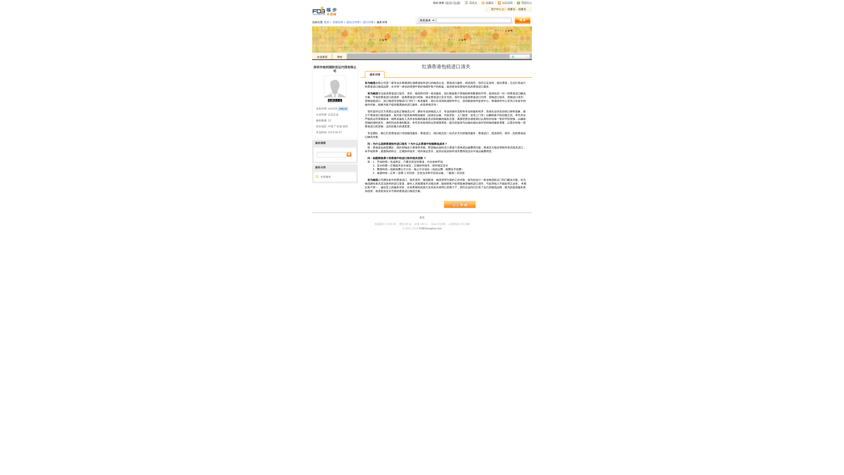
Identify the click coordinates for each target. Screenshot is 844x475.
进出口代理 (353, 22)
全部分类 (338, 22)
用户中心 (496, 9)
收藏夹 (490, 2)
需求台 (473, 2)
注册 (456, 2)
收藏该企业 (519, 56)
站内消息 (507, 2)
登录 (448, 2)
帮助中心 (526, 2)
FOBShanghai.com (430, 228)
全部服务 (325, 176)
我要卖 (522, 9)
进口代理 (368, 22)
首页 (326, 22)
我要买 (511, 9)
